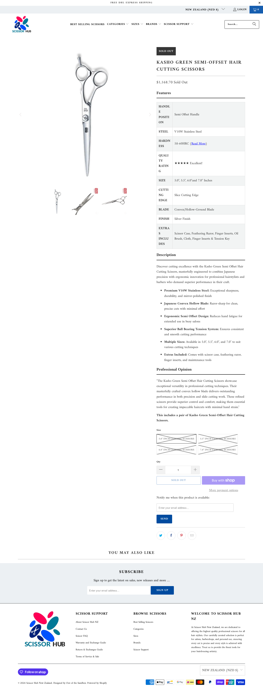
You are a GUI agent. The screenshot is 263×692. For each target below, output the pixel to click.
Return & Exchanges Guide (89, 649)
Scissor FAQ (82, 636)
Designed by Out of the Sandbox (69, 683)
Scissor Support (141, 649)
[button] (118, 24)
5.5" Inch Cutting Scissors (218, 439)
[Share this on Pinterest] (181, 535)
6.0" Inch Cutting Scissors (176, 450)
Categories (138, 629)
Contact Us (81, 629)
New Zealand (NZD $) (202, 9)
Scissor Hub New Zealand (39, 683)
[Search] (254, 24)
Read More (198, 144)
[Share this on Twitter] (161, 535)
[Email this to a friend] (192, 535)
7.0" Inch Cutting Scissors (218, 450)
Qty (159, 462)
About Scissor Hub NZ (87, 622)
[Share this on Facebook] (171, 535)
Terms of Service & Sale (87, 656)
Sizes (135, 636)
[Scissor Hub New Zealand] (21, 24)
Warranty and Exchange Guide (91, 642)
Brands (137, 642)
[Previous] (21, 114)
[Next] (150, 114)
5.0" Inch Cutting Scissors (176, 439)
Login (242, 9)
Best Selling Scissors (143, 622)
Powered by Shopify (97, 683)
